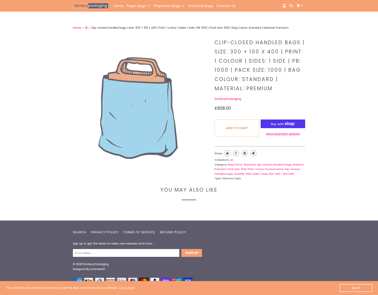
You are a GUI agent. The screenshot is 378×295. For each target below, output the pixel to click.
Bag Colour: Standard (242, 164)
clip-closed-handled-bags (274, 164)
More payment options (283, 134)
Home (119, 6)
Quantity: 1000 (242, 174)
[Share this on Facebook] (235, 153)
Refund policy (173, 232)
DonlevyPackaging (228, 99)
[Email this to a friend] (252, 153)
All (86, 28)
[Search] (291, 6)
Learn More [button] (127, 287)
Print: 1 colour (255, 169)
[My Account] (284, 6)
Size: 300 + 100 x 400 (281, 174)
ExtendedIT (98, 269)
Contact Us (225, 6)
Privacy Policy (105, 232)
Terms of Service (139, 232)
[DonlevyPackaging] (90, 5)
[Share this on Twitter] (226, 153)
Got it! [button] (356, 287)
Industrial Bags (200, 6)
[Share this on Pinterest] (244, 153)
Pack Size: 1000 (236, 169)
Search (79, 232)
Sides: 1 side (260, 174)
